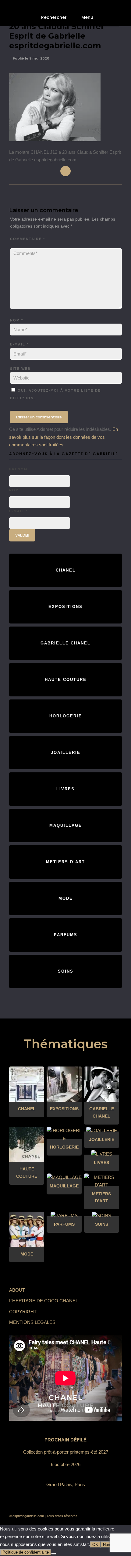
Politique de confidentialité (25, 1552)
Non (106, 1544)
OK (95, 1544)
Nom (16, 320)
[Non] (53, 1553)
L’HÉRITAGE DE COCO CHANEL (43, 1300)
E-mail (19, 344)
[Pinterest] (79, 1506)
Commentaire (27, 239)
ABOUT (17, 1290)
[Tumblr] (70, 1506)
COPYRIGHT (23, 1311)
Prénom (18, 469)
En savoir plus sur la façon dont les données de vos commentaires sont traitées (63, 437)
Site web (20, 368)
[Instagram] (88, 1506)
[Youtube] (60, 1506)
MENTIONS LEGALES (32, 1322)
